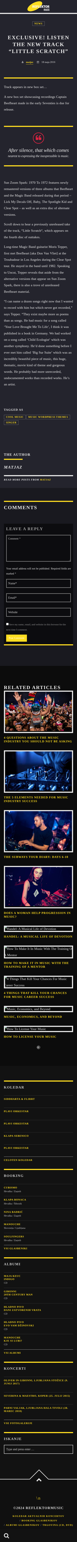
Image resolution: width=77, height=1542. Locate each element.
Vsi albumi (12, 1352)
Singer (11, 422)
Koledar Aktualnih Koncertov (38, 1516)
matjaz (29, 62)
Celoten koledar (18, 1160)
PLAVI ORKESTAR (16, 1111)
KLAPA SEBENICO (16, 1135)
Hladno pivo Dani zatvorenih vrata (22, 1308)
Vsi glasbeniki (15, 1248)
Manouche (12, 1224)
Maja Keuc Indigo (12, 1278)
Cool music (15, 417)
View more (38, 712)
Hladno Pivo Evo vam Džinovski (19, 1324)
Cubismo (10, 1187)
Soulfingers (14, 1236)
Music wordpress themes (48, 417)
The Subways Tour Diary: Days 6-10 (36, 857)
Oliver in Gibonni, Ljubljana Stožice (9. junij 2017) (36, 1382)
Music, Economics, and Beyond (33, 1017)
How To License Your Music (30, 1036)
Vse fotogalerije (18, 1423)
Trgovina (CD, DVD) (57, 1525)
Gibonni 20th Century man (18, 1293)
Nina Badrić (13, 1212)
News (38, 23)
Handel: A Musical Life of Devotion (38, 936)
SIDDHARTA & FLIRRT (19, 1099)
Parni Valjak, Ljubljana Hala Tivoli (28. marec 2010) (36, 1409)
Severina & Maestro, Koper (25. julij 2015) (37, 1395)
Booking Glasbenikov (39, 1520)
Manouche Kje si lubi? (13, 1339)
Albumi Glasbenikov (23, 1525)
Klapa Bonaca (15, 1199)
